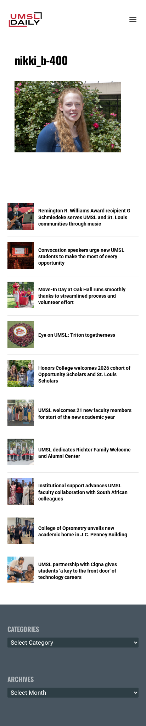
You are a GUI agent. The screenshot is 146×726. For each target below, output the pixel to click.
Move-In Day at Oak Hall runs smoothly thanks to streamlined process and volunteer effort (81, 296)
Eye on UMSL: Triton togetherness (76, 335)
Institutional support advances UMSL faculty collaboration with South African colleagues (83, 492)
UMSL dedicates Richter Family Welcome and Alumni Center (84, 453)
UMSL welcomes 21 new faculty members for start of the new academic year (84, 413)
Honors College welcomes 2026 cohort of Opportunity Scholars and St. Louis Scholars (84, 374)
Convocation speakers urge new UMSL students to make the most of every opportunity (81, 256)
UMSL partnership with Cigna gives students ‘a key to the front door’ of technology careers (77, 571)
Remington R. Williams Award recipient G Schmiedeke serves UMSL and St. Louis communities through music (84, 217)
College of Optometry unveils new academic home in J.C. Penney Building (82, 531)
